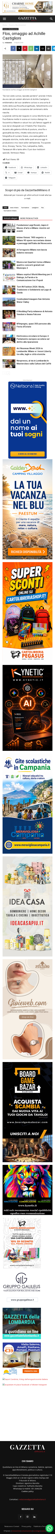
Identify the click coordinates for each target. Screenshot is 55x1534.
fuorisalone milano (10, 211)
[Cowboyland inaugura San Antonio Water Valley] (9, 302)
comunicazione (26, 1531)
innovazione (16, 1531)
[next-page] (8, 373)
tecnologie (36, 1531)
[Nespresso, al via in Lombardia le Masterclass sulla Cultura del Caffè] (9, 363)
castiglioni (35, 208)
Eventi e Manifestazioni (17, 25)
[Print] (48, 48)
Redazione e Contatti (11, 1526)
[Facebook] (13, 48)
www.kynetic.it (46, 1531)
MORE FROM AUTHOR (29, 218)
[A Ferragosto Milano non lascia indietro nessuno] (9, 252)
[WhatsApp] (30, 48)
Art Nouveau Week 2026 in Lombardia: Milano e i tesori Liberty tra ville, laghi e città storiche (34, 351)
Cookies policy (27, 1491)
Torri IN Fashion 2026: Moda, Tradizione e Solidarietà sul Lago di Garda (34, 289)
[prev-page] (4, 373)
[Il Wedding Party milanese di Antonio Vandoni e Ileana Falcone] (9, 314)
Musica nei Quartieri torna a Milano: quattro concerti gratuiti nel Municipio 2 (34, 265)
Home (5, 25)
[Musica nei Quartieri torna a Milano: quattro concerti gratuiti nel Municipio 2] (9, 265)
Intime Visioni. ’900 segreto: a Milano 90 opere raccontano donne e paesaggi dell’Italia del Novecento (34, 240)
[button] (4, 18)
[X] (19, 48)
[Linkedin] (36, 48)
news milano (14, 208)
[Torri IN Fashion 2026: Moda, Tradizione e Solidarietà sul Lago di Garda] (9, 289)
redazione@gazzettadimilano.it (32, 1499)
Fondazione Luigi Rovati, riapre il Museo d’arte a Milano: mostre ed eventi (33, 228)
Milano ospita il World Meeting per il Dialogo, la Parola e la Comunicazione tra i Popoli (34, 277)
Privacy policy (26, 1526)
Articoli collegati (10, 218)
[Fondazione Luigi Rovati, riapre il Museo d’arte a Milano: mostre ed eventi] (9, 228)
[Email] (42, 48)
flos (42, 208)
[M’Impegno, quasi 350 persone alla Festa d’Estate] (9, 326)
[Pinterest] (25, 48)
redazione (8, 43)
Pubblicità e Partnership (42, 1526)
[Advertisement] (27, 1416)
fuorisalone (25, 208)
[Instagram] (27, 1516)
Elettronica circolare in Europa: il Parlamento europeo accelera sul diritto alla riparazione (33, 339)
